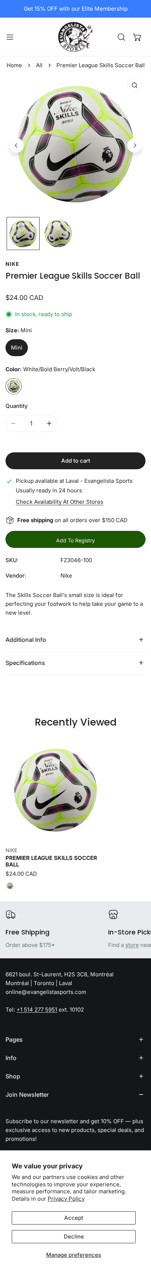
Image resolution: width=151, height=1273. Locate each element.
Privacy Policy (66, 1198)
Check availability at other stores (59, 502)
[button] (137, 37)
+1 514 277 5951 (36, 1009)
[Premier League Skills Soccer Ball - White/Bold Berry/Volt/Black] (9, 885)
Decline (74, 1236)
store (132, 944)
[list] (75, 144)
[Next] (134, 145)
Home (14, 65)
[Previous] (16, 145)
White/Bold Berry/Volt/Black (13, 386)
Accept (73, 1217)
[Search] (121, 37)
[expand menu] (9, 37)
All (39, 65)
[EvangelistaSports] (75, 37)
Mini (16, 347)
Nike (12, 264)
